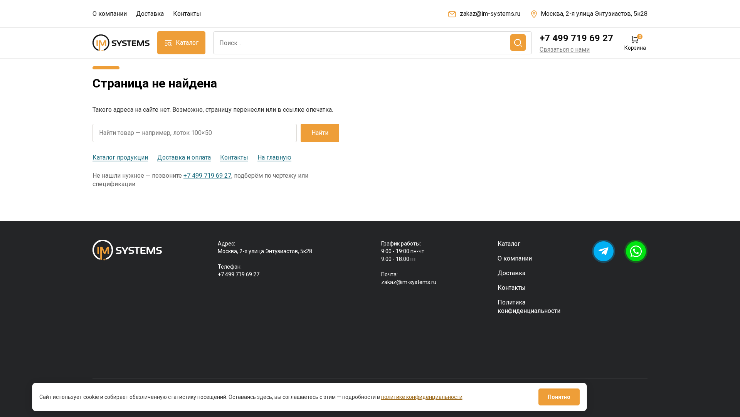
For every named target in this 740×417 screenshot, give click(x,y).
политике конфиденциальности (421, 397)
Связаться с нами (565, 49)
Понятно (559, 397)
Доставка (150, 13)
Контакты (187, 13)
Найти (319, 132)
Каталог (509, 243)
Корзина (635, 42)
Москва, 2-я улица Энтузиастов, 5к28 (594, 13)
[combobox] (372, 42)
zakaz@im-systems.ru (490, 13)
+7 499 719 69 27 (576, 38)
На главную (274, 157)
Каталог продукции (120, 157)
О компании (109, 13)
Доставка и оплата (184, 157)
